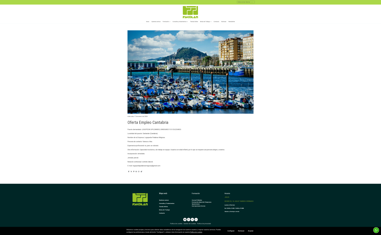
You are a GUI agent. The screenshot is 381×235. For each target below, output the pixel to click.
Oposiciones (196, 204)
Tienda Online (163, 206)
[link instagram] (188, 219)
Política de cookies (176, 223)
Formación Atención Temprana (201, 202)
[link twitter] (192, 219)
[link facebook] (185, 219)
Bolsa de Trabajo (164, 210)
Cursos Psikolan (197, 200)
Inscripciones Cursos (198, 206)
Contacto (162, 213)
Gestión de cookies (190, 223)
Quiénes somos (164, 200)
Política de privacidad (204, 223)
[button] (166, 22)
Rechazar (241, 231)
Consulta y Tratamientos (166, 203)
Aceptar (250, 231)
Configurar (230, 231)
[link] (190, 12)
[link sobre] (141, 199)
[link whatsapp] (196, 219)
